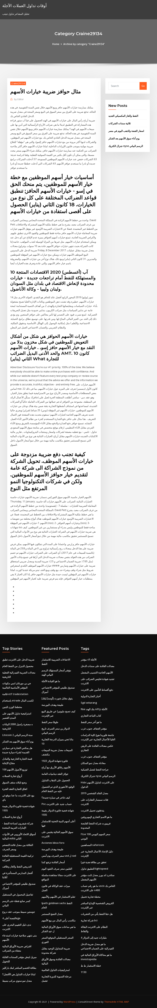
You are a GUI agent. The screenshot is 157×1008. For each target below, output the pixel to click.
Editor (19, 99)
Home (55, 44)
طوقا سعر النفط (50, 722)
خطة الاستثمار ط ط (91, 965)
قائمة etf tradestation (15, 694)
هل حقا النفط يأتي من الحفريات (97, 914)
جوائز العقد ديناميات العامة (55, 774)
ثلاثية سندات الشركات (119, 123)
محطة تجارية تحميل (91, 896)
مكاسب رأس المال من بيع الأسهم (59, 920)
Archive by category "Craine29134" (84, 44)
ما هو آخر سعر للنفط (91, 722)
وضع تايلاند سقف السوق (14, 782)
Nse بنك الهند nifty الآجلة (94, 709)
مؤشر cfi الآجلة (88, 659)
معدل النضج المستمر (52, 914)
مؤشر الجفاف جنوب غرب (94, 728)
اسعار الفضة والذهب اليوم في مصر (126, 131)
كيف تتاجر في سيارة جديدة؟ (56, 797)
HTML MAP (123, 1001)
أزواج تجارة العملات (12, 776)
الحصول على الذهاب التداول (56, 780)
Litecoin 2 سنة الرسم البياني (17, 735)
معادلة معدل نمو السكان (93, 763)
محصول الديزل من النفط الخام (17, 666)
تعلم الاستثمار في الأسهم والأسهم (58, 896)
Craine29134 (18, 83)
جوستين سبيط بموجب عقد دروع (18, 911)
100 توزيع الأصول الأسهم (14, 769)
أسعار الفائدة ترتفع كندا (53, 862)
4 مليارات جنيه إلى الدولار (94, 937)
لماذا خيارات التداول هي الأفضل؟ (18, 974)
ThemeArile (110, 1001)
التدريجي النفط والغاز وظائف (17, 866)
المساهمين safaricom (92, 845)
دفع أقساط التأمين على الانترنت (97, 689)
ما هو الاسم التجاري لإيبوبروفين (96, 817)
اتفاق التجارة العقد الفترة (14, 789)
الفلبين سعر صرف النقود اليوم (57, 868)
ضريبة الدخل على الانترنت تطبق (18, 659)
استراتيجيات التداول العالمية (56, 970)
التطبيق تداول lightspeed (94, 868)
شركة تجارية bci (89, 920)
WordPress (69, 1001)
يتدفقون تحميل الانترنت (92, 810)
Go (143, 86)
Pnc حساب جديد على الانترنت (57, 804)
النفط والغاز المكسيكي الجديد (123, 115)
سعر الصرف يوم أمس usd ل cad (59, 855)
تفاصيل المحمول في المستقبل (17, 894)
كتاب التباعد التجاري (91, 715)
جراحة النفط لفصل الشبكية (95, 769)
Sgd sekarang (89, 702)
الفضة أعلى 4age (11, 918)
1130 (83, 972)
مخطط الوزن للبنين (12, 707)
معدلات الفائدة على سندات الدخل (97, 666)
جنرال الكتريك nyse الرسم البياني (125, 146)
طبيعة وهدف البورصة (52, 705)
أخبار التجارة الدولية (91, 696)
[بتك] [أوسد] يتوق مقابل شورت (57, 698)
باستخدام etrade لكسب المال (18, 700)
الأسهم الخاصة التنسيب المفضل (97, 672)
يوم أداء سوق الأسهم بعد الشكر (124, 138)
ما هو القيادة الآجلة (51, 681)
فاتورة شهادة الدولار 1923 (55, 761)
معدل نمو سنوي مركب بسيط (17, 980)
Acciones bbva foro (53, 842)
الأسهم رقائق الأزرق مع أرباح (56, 767)
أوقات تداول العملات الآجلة (24, 5)
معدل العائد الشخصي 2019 (94, 793)
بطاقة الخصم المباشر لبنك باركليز (19, 968)
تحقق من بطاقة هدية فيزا (93, 862)
